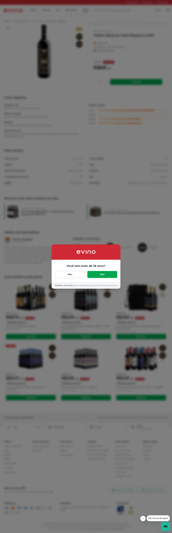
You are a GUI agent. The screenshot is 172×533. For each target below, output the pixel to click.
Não (70, 274)
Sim (102, 274)
